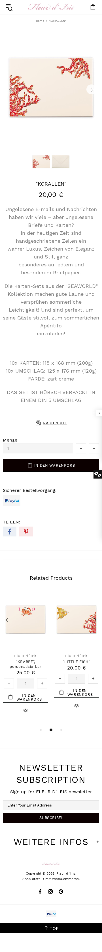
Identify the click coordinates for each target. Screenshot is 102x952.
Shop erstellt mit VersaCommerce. (51, 879)
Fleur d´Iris (51, 7)
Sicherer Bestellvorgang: (30, 490)
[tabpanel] (25, 659)
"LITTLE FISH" (76, 662)
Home (40, 20)
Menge (10, 440)
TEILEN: (11, 522)
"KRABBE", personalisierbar (25, 664)
